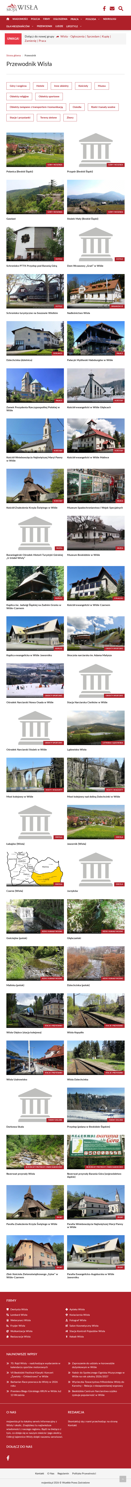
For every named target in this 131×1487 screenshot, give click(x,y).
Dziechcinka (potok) (78, 985)
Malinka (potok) (15, 985)
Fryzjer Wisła (17, 1326)
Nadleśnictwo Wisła (78, 313)
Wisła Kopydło (75, 1032)
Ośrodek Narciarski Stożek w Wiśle (26, 749)
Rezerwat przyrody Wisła (20, 1174)
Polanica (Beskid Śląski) (19, 171)
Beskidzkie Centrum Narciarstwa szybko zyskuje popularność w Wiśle (94, 1393)
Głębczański (74, 938)
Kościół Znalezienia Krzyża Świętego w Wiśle (32, 507)
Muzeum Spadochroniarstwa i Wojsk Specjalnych (95, 507)
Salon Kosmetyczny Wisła (83, 1326)
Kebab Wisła (76, 1336)
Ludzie (59, 26)
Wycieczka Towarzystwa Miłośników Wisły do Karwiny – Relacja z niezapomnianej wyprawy (98, 1384)
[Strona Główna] (8, 19)
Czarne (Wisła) (14, 891)
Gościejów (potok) (16, 938)
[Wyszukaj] (121, 8)
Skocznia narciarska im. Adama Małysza (89, 655)
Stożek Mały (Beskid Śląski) (82, 219)
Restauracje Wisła (20, 1336)
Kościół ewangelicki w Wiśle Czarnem (88, 605)
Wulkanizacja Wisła (21, 1331)
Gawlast (11, 219)
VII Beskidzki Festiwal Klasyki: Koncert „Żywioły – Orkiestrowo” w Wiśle (32, 1374)
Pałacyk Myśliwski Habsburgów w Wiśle (90, 360)
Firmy (46, 19)
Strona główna (13, 56)
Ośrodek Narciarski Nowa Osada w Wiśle (30, 702)
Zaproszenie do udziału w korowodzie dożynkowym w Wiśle (93, 1365)
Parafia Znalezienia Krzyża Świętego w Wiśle (31, 1224)
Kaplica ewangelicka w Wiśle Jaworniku (29, 655)
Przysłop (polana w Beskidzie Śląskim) (88, 1127)
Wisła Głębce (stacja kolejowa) (23, 1032)
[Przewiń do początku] (122, 1479)
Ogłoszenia (60, 19)
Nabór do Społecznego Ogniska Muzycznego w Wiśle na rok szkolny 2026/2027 (98, 1374)
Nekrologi (109, 19)
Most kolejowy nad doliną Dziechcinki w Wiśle (93, 796)
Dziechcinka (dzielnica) (19, 360)
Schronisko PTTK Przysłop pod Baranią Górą (31, 266)
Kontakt (72, 1425)
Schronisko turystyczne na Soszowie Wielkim (32, 313)
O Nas (50, 1473)
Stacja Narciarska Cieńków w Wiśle (87, 702)
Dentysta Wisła (19, 1309)
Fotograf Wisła (77, 1320)
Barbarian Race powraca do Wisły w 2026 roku (34, 1384)
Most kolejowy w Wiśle (19, 796)
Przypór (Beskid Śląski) (80, 171)
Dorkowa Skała (15, 1127)
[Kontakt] (112, 8)
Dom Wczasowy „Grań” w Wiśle (85, 266)
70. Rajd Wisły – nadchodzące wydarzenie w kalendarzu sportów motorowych (35, 1365)
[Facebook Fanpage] (103, 8)
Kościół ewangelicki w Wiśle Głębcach (89, 407)
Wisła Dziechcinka (77, 1079)
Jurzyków (72, 891)
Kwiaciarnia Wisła (79, 1315)
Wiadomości (20, 19)
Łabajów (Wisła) (15, 844)
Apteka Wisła (77, 1309)
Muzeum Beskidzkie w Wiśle (83, 555)
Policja (35, 19)
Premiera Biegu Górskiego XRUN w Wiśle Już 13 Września (36, 1393)
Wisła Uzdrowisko (16, 1079)
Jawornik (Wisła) (76, 844)
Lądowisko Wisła (76, 749)
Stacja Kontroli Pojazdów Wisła (87, 1331)
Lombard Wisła (18, 1315)
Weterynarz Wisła (20, 1320)
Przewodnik (44, 26)
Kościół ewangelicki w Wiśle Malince (88, 457)
